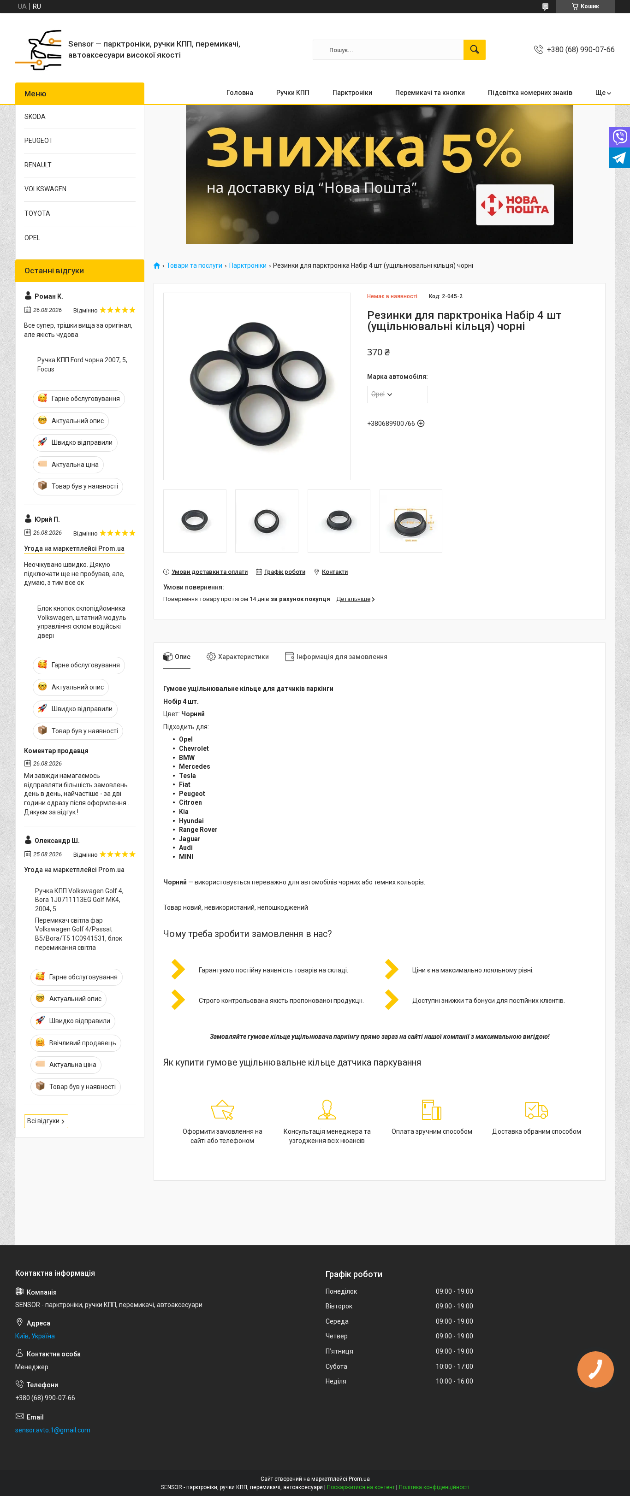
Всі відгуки (43, 1121)
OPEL (32, 237)
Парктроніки (248, 265)
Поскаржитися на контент (361, 1487)
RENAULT (38, 165)
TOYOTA (37, 213)
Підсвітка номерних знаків (530, 92)
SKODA (35, 116)
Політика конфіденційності (434, 1487)
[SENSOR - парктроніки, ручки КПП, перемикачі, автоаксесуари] (38, 50)
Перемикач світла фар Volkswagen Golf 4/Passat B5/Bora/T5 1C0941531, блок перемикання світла (78, 934)
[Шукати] (475, 50)
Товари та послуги (194, 265)
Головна (239, 92)
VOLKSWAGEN (45, 189)
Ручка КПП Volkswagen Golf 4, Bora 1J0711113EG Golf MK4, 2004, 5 (79, 900)
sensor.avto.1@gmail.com (52, 1430)
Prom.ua (359, 1479)
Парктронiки (352, 92)
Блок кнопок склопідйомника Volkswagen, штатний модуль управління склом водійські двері (81, 622)
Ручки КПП (292, 92)
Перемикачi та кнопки (430, 92)
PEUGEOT (38, 140)
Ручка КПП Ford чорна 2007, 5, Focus (82, 364)
